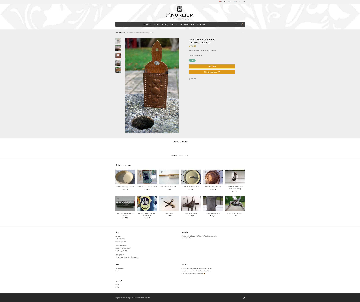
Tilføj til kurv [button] (121, 189)
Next (177, 86)
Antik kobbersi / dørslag (213, 186)
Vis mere (129, 189)
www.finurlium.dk (120, 241)
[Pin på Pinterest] (195, 79)
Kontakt (117, 271)
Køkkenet (156, 24)
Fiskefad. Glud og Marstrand (125, 186)
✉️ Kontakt (237, 1)
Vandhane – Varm (191, 213)
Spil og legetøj (201, 24)
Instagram (118, 284)
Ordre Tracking (119, 268)
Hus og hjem (146, 24)
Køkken (122, 32)
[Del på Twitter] (192, 79)
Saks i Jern (169, 213)
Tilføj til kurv (212, 66)
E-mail (117, 287)
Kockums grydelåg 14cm (191, 186)
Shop (116, 32)
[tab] (180, 141)
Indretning (164, 24)
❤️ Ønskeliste (223, 1)
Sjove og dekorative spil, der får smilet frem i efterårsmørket (199, 236)
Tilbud (210, 24)
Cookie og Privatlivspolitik (142, 298)
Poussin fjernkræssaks (234, 213)
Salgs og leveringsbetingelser (124, 298)
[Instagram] (244, 1)
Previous (126, 86)
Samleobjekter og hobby (187, 24)
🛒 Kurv (230, 1)
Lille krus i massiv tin (213, 213)
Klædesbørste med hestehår (169, 186)
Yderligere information (180, 141)
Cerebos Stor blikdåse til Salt (147, 186)
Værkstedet (173, 24)
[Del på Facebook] (189, 79)
